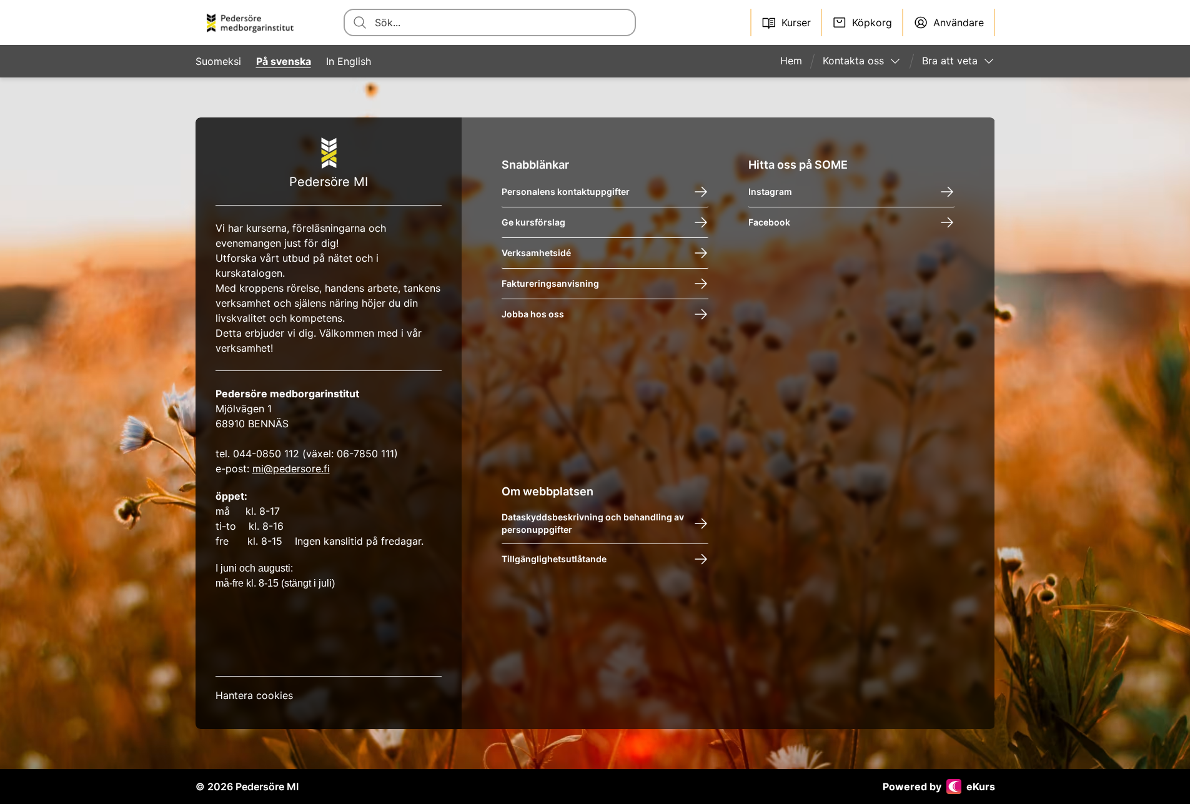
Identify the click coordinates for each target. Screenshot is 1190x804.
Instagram (770, 191)
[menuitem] (796, 61)
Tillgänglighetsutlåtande (554, 558)
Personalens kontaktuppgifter (566, 191)
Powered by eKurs (939, 786)
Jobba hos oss (533, 314)
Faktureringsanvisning (550, 283)
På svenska (283, 61)
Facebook (769, 222)
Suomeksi (218, 61)
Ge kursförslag (533, 222)
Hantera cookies (254, 695)
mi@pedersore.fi (291, 468)
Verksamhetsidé (536, 252)
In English (348, 61)
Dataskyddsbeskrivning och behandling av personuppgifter (593, 523)
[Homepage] (255, 22)
